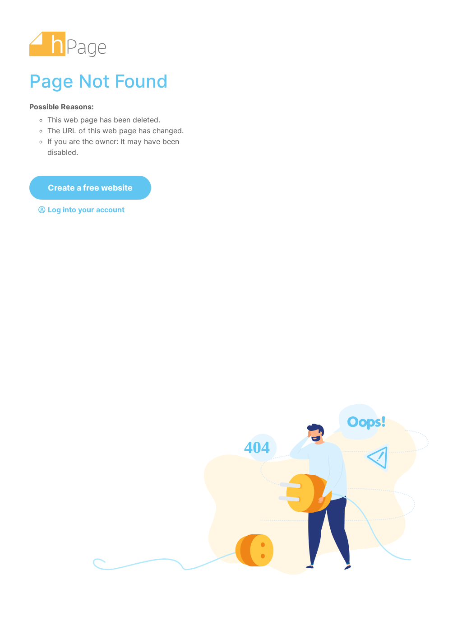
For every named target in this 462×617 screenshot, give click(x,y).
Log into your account (86, 209)
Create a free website (90, 187)
